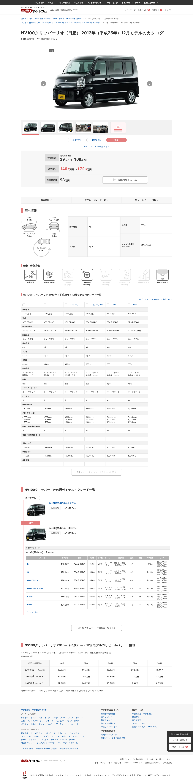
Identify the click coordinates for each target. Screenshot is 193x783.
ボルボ (33, 724)
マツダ (55, 717)
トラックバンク (138, 723)
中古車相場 (78, 2)
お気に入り (142, 10)
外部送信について (152, 762)
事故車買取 (136, 720)
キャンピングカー (67, 739)
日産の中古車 (34, 22)
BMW (76, 720)
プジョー (42, 724)
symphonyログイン (109, 734)
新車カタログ (26, 18)
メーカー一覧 (73, 724)
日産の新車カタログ (43, 18)
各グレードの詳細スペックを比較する (154, 299)
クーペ (24, 739)
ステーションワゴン (73, 733)
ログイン (168, 10)
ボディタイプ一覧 (70, 742)
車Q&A (137, 2)
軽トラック (50, 733)
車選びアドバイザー (109, 726)
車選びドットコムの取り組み (132, 759)
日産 (40, 717)
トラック (32, 739)
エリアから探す (27, 748)
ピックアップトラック (46, 742)
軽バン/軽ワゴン (37, 733)
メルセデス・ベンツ (63, 720)
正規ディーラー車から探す (47, 748)
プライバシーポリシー (133, 762)
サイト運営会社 (115, 762)
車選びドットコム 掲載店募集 (113, 737)
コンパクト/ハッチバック (31, 736)
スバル (63, 717)
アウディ (49, 720)
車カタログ (126, 2)
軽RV (60, 733)
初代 (116, 140)
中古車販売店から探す (69, 748)
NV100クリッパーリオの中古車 (55, 22)
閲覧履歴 (155, 10)
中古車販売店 (65, 2)
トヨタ (33, 717)
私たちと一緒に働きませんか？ (159, 759)
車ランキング (112, 2)
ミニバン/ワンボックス (61, 736)
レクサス (24, 717)
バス (59, 742)
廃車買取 (135, 717)
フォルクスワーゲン (35, 720)
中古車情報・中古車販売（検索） (34, 710)
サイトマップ (130, 10)
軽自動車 (24, 733)
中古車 (24, 22)
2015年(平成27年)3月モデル (62, 503)
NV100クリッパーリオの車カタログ (68, 18)
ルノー (51, 724)
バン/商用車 (43, 739)
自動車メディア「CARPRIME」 (145, 726)
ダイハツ (79, 717)
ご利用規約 (167, 762)
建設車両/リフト (27, 742)
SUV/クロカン (78, 736)
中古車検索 (39, 2)
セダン (46, 736)
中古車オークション (95, 2)
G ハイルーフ (73, 304)
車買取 (50, 2)
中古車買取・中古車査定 (142, 713)
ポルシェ (24, 724)
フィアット (60, 724)
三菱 (23, 720)
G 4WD (134, 304)
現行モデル (96, 140)
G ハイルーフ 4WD (96, 304)
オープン (54, 739)
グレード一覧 (31, 612)
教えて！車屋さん (108, 723)
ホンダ (47, 717)
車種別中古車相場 (108, 713)
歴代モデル (77, 140)
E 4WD (113, 304)
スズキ (71, 717)
